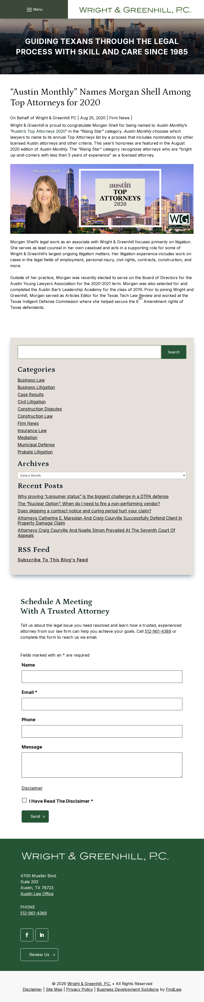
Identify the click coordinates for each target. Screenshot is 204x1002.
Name (28, 665)
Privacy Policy (79, 989)
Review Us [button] (39, 954)
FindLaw (174, 989)
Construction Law (35, 416)
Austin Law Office (36, 893)
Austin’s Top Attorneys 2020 (38, 131)
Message (32, 747)
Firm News (119, 117)
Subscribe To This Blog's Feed (53, 559)
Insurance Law (32, 430)
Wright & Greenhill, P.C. (89, 983)
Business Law (31, 380)
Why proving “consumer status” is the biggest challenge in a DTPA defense (93, 496)
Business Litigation (36, 387)
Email (29, 692)
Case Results (31, 394)
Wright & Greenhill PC (56, 117)
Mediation (27, 437)
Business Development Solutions (128, 989)
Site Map (54, 989)
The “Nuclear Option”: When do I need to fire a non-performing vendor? (89, 503)
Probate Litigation (35, 452)
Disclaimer (32, 788)
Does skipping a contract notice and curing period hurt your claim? (84, 510)
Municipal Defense (36, 444)
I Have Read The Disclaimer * (61, 801)
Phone (28, 719)
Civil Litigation (32, 401)
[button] (34, 9)
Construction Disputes (40, 409)
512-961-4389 (158, 631)
